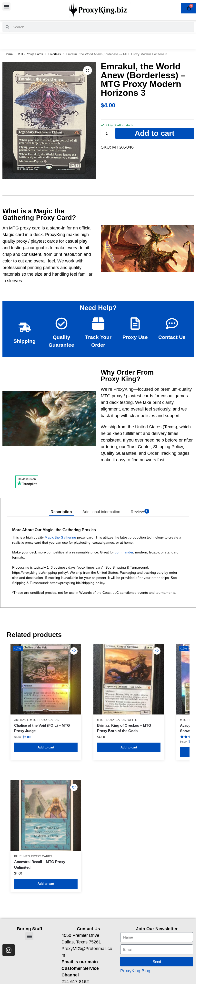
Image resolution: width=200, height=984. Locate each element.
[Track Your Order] (98, 323)
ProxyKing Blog (135, 970)
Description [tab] (61, 512)
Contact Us (172, 337)
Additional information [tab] (101, 512)
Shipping (24, 341)
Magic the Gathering (60, 537)
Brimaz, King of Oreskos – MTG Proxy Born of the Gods (124, 728)
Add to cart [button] (46, 747)
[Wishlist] (74, 651)
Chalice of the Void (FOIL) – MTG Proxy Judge (42, 728)
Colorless (54, 54)
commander (124, 552)
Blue (18, 856)
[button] (6, 6)
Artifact (21, 719)
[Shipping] (25, 327)
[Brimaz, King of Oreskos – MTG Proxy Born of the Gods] (128, 679)
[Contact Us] (172, 323)
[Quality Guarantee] (61, 323)
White (132, 719)
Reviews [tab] (139, 512)
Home (8, 54)
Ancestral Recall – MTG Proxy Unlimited (39, 864)
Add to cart (154, 133)
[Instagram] (8, 950)
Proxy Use (135, 337)
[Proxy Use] (135, 323)
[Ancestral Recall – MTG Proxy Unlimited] (45, 815)
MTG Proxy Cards (30, 54)
